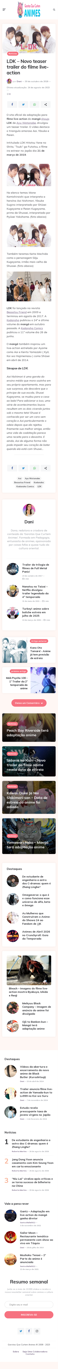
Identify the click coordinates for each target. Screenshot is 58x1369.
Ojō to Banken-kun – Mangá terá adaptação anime (35, 1025)
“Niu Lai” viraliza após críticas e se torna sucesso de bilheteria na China (32, 1182)
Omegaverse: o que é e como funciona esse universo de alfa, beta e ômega (36, 900)
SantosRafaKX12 (27, 1223)
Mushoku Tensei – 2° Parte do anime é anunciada (33, 1258)
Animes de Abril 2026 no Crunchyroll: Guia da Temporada (36, 935)
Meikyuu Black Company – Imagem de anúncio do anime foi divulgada (36, 1008)
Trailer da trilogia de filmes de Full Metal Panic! (35, 568)
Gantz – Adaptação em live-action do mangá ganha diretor (35, 1215)
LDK (39, 486)
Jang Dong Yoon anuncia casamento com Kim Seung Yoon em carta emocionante (32, 1163)
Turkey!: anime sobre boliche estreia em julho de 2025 (35, 612)
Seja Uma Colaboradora (35, 1351)
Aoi (19, 478)
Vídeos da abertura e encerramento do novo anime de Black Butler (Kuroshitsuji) (34, 1072)
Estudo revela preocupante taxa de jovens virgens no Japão (35, 1111)
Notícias (13, 53)
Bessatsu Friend (17, 312)
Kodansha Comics (32, 328)
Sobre (16, 1351)
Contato (30, 1354)
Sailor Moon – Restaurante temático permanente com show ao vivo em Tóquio (36, 1238)
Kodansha (13, 320)
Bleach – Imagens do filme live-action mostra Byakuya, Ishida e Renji (28, 992)
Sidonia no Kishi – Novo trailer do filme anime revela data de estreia (26, 765)
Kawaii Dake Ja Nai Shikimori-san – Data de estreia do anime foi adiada (27, 800)
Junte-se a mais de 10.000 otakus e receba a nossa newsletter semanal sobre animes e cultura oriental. (29, 1292)
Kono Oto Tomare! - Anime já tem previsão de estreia (40, 653)
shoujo (45, 119)
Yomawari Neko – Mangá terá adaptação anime (28, 844)
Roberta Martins (19, 1151)
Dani (19, 81)
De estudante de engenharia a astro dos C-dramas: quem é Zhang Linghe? (36, 882)
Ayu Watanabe (26, 123)
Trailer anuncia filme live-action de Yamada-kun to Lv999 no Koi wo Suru (36, 1092)
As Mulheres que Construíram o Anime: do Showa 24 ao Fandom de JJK (36, 918)
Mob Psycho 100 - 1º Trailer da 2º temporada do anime (17, 683)
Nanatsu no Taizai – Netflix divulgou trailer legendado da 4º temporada (35, 592)
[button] (29, 176)
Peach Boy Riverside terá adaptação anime (27, 732)
